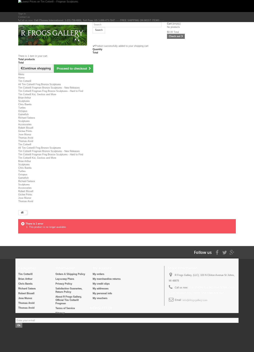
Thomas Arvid (25, 137)
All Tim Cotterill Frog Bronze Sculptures (39, 84)
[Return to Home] (22, 212)
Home (21, 77)
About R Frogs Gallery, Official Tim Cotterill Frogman (68, 300)
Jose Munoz (24, 134)
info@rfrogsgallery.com (194, 300)
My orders (98, 274)
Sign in (22, 13)
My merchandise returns (106, 278)
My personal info (102, 293)
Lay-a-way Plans (64, 278)
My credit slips (101, 283)
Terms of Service (65, 308)
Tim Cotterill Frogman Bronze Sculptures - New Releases (49, 87)
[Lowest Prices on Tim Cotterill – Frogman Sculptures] (127, 6)
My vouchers (100, 298)
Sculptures (24, 101)
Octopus (22, 111)
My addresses (100, 288)
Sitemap (60, 313)
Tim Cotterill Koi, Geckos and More (37, 94)
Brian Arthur (24, 97)
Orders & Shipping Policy (70, 274)
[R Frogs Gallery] (52, 35)
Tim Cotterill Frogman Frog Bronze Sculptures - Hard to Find (50, 91)
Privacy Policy (63, 283)
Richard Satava (26, 117)
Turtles (22, 107)
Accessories (25, 124)
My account (102, 268)
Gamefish (23, 114)
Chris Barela (24, 104)
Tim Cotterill (24, 81)
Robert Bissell (25, 127)
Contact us (24, 17)
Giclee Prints (25, 131)
